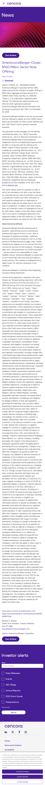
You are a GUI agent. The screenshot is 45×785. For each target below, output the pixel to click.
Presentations (12, 702)
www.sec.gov (12, 185)
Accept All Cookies (22, 771)
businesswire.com (28, 611)
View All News (10, 55)
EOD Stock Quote (14, 696)
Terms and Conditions (13, 745)
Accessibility (9, 750)
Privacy (7, 741)
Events (9, 679)
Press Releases (13, 673)
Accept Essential (22, 777)
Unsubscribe (6, 707)
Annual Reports (13, 690)
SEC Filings (11, 684)
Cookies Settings (22, 782)
